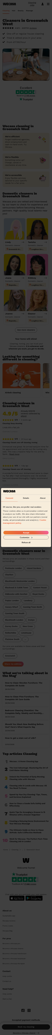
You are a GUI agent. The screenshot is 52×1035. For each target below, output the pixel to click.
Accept (26, 532)
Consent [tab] (9, 498)
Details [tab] (26, 498)
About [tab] (42, 498)
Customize (24, 537)
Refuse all (26, 542)
